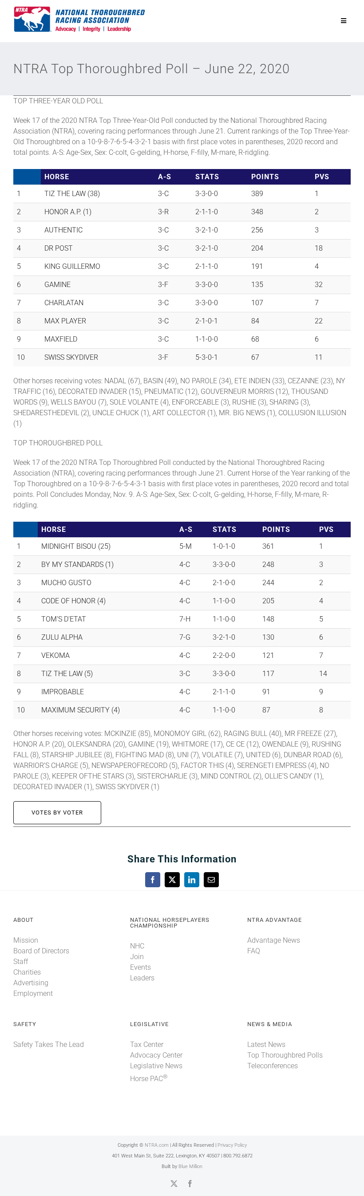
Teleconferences (272, 1066)
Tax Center (146, 1044)
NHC (137, 946)
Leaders (142, 978)
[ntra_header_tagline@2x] (79, 8)
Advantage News (273, 940)
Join (137, 956)
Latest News (266, 1044)
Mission (25, 940)
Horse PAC (148, 1078)
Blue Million (190, 1166)
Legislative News (156, 1066)
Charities (27, 972)
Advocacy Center (156, 1055)
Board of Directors (41, 951)
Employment (33, 993)
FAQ (253, 951)
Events (140, 967)
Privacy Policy (232, 1145)
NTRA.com (157, 1145)
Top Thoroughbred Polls (285, 1055)
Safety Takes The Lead (48, 1044)
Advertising (30, 983)
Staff (20, 961)
